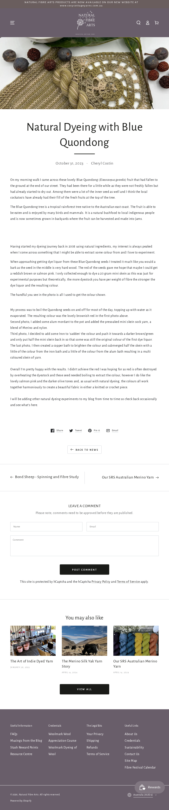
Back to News (87, 450)
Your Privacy (95, 734)
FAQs (13, 734)
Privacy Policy (101, 581)
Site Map (131, 760)
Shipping (93, 740)
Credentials (132, 740)
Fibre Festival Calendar (140, 767)
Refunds (92, 747)
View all (84, 689)
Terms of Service (128, 581)
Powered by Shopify (21, 800)
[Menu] (12, 22)
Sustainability (134, 747)
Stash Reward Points (24, 747)
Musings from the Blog (26, 740)
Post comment (84, 569)
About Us (131, 734)
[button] (138, 22)
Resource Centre (21, 754)
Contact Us (132, 754)
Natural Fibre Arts (29, 794)
